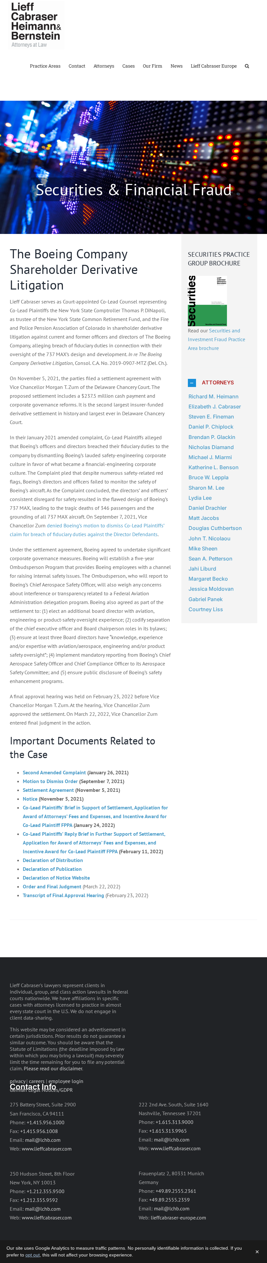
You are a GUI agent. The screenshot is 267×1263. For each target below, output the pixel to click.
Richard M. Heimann (214, 396)
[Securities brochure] (207, 280)
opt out (32, 1254)
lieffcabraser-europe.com (178, 1217)
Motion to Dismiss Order (50, 781)
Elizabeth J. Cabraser (215, 406)
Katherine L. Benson (214, 467)
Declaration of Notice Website (56, 877)
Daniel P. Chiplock (211, 426)
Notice (30, 798)
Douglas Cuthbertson (215, 528)
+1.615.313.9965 (168, 1131)
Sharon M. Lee (206, 487)
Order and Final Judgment (52, 886)
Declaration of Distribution (53, 860)
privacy (17, 1081)
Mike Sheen (203, 548)
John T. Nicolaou (210, 538)
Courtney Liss (206, 609)
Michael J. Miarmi (210, 457)
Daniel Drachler (208, 508)
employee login (66, 1081)
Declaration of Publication (52, 869)
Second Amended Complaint (54, 772)
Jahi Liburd (202, 568)
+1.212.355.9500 (45, 1191)
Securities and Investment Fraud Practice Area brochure (216, 339)
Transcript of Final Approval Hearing (63, 895)
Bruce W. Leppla (209, 477)
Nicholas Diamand (211, 447)
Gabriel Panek (206, 599)
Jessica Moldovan (211, 589)
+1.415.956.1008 (39, 1131)
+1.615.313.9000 (174, 1122)
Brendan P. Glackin (212, 437)
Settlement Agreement (48, 790)
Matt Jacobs (204, 518)
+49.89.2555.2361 (176, 1191)
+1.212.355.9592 (39, 1200)
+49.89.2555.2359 (169, 1199)
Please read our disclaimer (53, 1068)
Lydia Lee (200, 498)
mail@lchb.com (43, 1140)
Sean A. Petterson (210, 558)
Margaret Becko (208, 578)
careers (37, 1081)
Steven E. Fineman (211, 416)
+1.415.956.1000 (45, 1122)
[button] (247, 65)
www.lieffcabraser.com (47, 1148)
